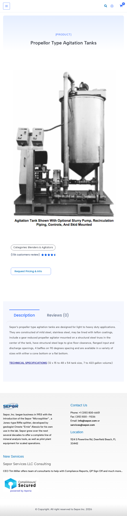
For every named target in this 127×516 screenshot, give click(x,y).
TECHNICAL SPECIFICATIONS (28, 362)
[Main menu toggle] (6, 6)
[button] (105, 6)
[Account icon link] (112, 6)
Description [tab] (24, 315)
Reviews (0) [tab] (58, 315)
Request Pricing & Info (28, 271)
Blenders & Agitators (40, 247)
